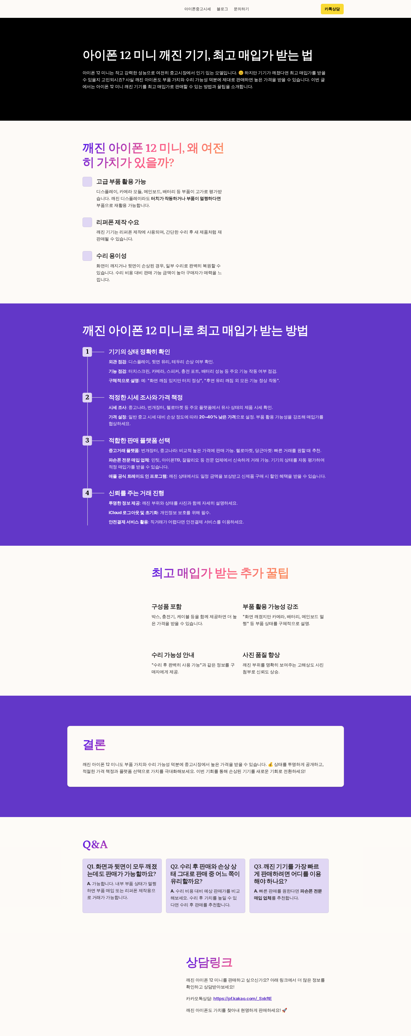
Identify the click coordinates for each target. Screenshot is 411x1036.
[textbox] (205, 9)
